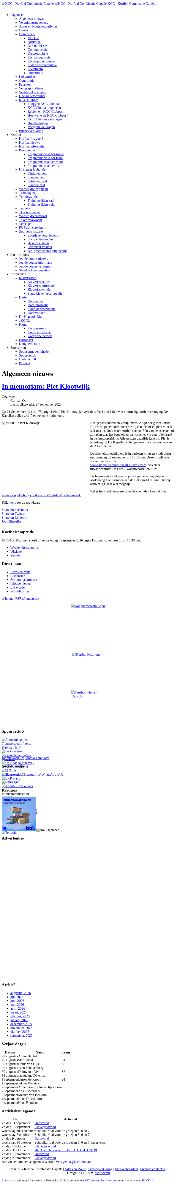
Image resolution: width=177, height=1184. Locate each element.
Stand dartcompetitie (41, 309)
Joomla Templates (37, 758)
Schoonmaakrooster (23, 579)
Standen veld (36, 177)
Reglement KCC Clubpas (45, 111)
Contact (24, 30)
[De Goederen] (13, 751)
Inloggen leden (20, 583)
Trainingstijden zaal (41, 200)
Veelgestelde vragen (32, 92)
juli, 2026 (16, 997)
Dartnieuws (35, 301)
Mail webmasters (126, 1169)
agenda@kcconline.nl (76, 1162)
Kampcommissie (39, 57)
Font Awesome (109, 1180)
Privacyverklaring (31, 131)
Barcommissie (37, 46)
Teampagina (27, 193)
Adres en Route (75, 1169)
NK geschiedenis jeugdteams (47, 251)
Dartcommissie (38, 53)
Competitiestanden (40, 239)
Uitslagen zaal (37, 181)
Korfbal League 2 (31, 138)
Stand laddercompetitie (34, 270)
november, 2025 (21, 1028)
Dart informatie (38, 305)
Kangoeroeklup (29, 344)
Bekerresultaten (38, 243)
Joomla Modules (13, 758)
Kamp (23, 324)
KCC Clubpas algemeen (44, 107)
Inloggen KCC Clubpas (44, 104)
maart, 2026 (18, 1012)
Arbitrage (34, 42)
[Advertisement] (19, 909)
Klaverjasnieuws (39, 282)
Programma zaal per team (45, 166)
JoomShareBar (12, 521)
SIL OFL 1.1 (148, 1180)
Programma (27, 150)
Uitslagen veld (37, 173)
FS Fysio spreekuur (32, 227)
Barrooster (26, 340)
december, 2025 (21, 1024)
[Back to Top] (3, 977)
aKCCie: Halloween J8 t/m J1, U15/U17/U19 (66, 1150)
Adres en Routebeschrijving (38, 26)
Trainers (24, 208)
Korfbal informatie (31, 146)
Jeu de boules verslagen (35, 266)
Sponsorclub (27, 355)
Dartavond (42, 1123)
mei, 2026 (17, 1004)
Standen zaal (36, 185)
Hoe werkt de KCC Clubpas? (48, 115)
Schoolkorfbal (20, 591)
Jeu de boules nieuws (33, 258)
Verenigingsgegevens (33, 22)
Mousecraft (102, 1173)
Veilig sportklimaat (31, 88)
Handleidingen (38, 123)
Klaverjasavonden (40, 289)
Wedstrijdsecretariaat (33, 216)
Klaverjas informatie (41, 286)
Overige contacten (152, 1169)
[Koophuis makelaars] (17, 786)
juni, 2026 (17, 1001)
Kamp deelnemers (40, 336)
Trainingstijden (29, 196)
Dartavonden (36, 313)
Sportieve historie (31, 231)
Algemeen (17, 15)
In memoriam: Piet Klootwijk (46, 386)
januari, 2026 (19, 1020)
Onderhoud (35, 73)
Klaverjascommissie (41, 61)
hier (11, 502)
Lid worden (27, 76)
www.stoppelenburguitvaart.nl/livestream (118, 465)
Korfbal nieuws (29, 142)
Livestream (35, 69)
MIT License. (92, 1180)
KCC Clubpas (28, 100)
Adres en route (20, 572)
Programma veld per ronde (46, 154)
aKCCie (33, 38)
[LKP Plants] (11, 778)
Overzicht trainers (40, 247)
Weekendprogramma (24, 547)
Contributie (26, 80)
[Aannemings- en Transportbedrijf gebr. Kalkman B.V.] (20, 747)
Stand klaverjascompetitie (45, 293)
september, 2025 (21, 1035)
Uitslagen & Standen (33, 169)
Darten (23, 297)
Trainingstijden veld (41, 204)
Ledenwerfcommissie (42, 65)
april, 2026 (17, 1008)
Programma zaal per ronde (45, 162)
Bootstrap (7, 1180)
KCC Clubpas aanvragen (45, 119)
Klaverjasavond (45, 1127)
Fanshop (25, 84)
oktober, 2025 (19, 1031)
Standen (15, 555)
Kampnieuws (37, 328)
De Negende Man (31, 316)
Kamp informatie (39, 332)
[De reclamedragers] (16, 755)
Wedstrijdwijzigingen (33, 189)
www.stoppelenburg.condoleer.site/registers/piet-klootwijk (41, 495)
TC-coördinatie (29, 212)
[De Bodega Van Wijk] (18, 763)
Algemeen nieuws (31, 18)
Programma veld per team (45, 158)
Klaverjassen (27, 278)
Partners (24, 363)
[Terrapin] (9, 832)
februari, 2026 (20, 1016)
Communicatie (37, 49)
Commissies (27, 34)
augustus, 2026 (20, 993)
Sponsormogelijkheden (34, 351)
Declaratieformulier (32, 96)
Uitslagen (16, 551)
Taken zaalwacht (30, 220)
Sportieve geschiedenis (43, 235)
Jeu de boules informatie (35, 262)
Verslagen (25, 224)
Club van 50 (27, 359)
